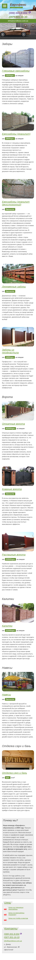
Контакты (11, 928)
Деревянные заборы (14, 286)
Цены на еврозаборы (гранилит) (16, 914)
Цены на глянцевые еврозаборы (15, 908)
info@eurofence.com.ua (18, 21)
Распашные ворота (14, 554)
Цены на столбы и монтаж (18, 918)
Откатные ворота (13, 423)
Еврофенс (18, 4)
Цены (7, 902)
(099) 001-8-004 (18, 13)
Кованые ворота (12, 489)
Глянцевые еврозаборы (16, 70)
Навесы (6, 694)
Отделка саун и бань (14, 772)
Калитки (7, 625)
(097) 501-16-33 (18, 17)
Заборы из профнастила (10, 351)
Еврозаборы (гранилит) (16, 134)
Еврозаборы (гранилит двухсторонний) (16, 203)
